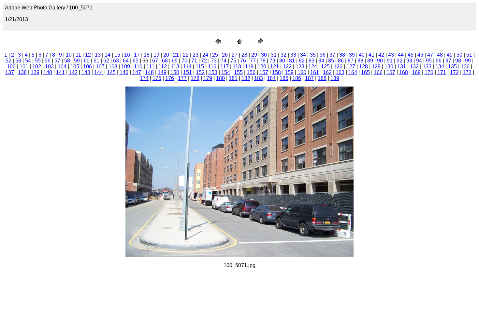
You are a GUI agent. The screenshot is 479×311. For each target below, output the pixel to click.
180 (220, 78)
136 (465, 66)
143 (85, 72)
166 (378, 72)
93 (409, 60)
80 (282, 60)
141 (60, 72)
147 (136, 72)
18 (147, 55)
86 (341, 60)
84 (321, 60)
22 (186, 55)
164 (352, 72)
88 (360, 60)
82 (302, 60)
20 (166, 55)
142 (73, 72)
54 (28, 60)
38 (342, 55)
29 (254, 55)
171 (441, 72)
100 (11, 66)
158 (276, 72)
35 (313, 55)
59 (77, 60)
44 (401, 55)
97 (448, 60)
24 (205, 55)
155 (238, 72)
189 (334, 78)
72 (204, 60)
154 (225, 72)
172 (454, 72)
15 (117, 55)
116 (212, 66)
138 (22, 72)
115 (200, 66)
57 (57, 60)
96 (439, 60)
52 (8, 60)
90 (380, 60)
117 (224, 66)
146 (124, 72)
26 (225, 55)
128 (363, 66)
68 (165, 60)
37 (332, 55)
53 (18, 60)
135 (452, 66)
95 (429, 60)
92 (399, 60)
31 (274, 55)
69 (175, 60)
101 (24, 66)
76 (243, 60)
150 (174, 72)
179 (207, 78)
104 (62, 66)
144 (98, 72)
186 (296, 78)
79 (272, 60)
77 (253, 60)
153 (213, 72)
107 (100, 66)
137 (9, 72)
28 (244, 55)
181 (233, 78)
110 (138, 66)
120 (261, 66)
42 (381, 55)
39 (352, 55)
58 (67, 60)
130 (389, 66)
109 (125, 66)
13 (98, 55)
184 (271, 78)
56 (48, 60)
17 (137, 55)
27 (235, 55)
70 (184, 60)
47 (430, 55)
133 (427, 66)
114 (187, 66)
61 (96, 60)
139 (35, 72)
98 (458, 60)
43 (391, 55)
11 (78, 55)
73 (214, 60)
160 (302, 72)
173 (467, 72)
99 (468, 60)
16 (127, 55)
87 (351, 60)
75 (233, 60)
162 (327, 72)
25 (215, 55)
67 (155, 60)
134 (439, 66)
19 (156, 55)
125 (325, 66)
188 (322, 78)
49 (450, 55)
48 (440, 55)
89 (370, 60)
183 (258, 78)
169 (416, 72)
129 (376, 66)
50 (459, 55)
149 (162, 72)
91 (390, 60)
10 (69, 55)
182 (245, 78)
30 (264, 55)
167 (390, 72)
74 (223, 60)
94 (419, 60)
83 (311, 60)
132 (414, 66)
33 (293, 55)
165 (365, 72)
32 (283, 55)
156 (251, 72)
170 (429, 72)
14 (107, 55)
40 (362, 55)
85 (331, 60)
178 (195, 78)
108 (113, 66)
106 (87, 66)
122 (287, 66)
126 (338, 66)
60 (87, 60)
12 (88, 55)
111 (150, 66)
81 (292, 60)
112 (162, 66)
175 (156, 78)
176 (169, 78)
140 (47, 72)
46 (420, 55)
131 (401, 66)
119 (249, 66)
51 (469, 55)
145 (111, 72)
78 (263, 60)
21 (176, 55)
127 (350, 66)
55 (38, 60)
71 (194, 60)
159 (289, 72)
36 (323, 55)
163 (340, 72)
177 (182, 78)
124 (312, 66)
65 (135, 60)
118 (237, 66)
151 (187, 72)
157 (263, 72)
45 (411, 55)
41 (371, 55)
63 (116, 60)
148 (149, 72)
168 (403, 72)
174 (144, 78)
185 (284, 78)
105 (74, 66)
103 (49, 66)
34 (303, 55)
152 (200, 72)
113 (175, 66)
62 (106, 60)
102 (36, 66)
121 (274, 66)
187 (309, 78)
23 (195, 55)
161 (314, 72)
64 (126, 60)
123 (300, 66)
